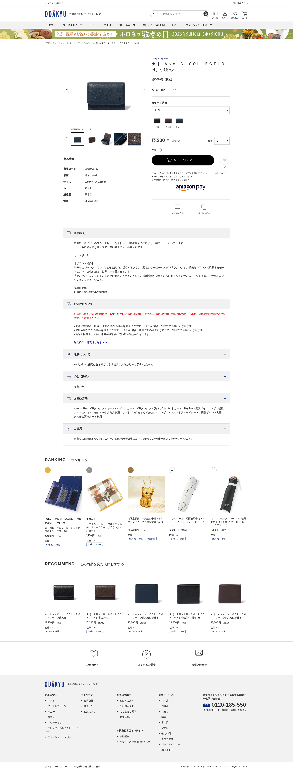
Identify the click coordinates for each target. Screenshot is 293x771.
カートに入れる (183, 160)
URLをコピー (204, 213)
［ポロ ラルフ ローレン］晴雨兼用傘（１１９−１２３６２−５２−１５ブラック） (229, 521)
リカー (93, 25)
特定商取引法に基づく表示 (87, 766)
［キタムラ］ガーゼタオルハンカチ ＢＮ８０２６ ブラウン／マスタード (104, 527)
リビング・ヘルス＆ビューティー (160, 25)
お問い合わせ (127, 717)
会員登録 (88, 700)
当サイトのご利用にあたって (135, 742)
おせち (165, 711)
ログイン (88, 706)
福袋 (163, 717)
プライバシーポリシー (56, 766)
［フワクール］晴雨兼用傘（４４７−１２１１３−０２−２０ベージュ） (187, 521)
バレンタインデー (170, 744)
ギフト (52, 25)
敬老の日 (166, 733)
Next (144, 89)
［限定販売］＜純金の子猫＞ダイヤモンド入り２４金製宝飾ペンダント (145, 521)
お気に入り (90, 711)
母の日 (165, 722)
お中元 (165, 700)
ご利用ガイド (238, 3)
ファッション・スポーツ (199, 25)
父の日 (165, 728)
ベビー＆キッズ (127, 25)
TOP (48, 43)
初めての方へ (127, 700)
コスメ (107, 25)
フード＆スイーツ (72, 25)
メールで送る (177, 213)
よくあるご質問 (128, 711)
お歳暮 (165, 706)
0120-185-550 (229, 704)
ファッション (84, 43)
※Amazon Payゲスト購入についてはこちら (172, 180)
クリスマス (167, 739)
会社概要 (124, 736)
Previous (67, 89)
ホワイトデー (168, 749)
